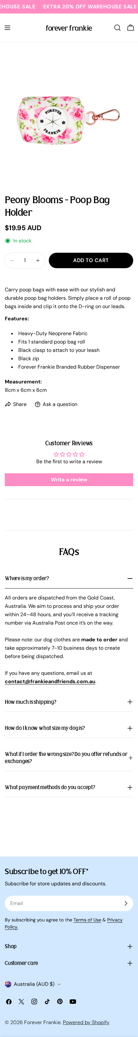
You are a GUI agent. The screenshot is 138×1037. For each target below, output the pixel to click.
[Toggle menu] (7, 27)
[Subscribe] (126, 903)
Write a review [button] (69, 479)
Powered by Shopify (86, 1022)
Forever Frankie (42, 1022)
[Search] (117, 27)
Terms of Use (87, 920)
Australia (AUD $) (34, 984)
